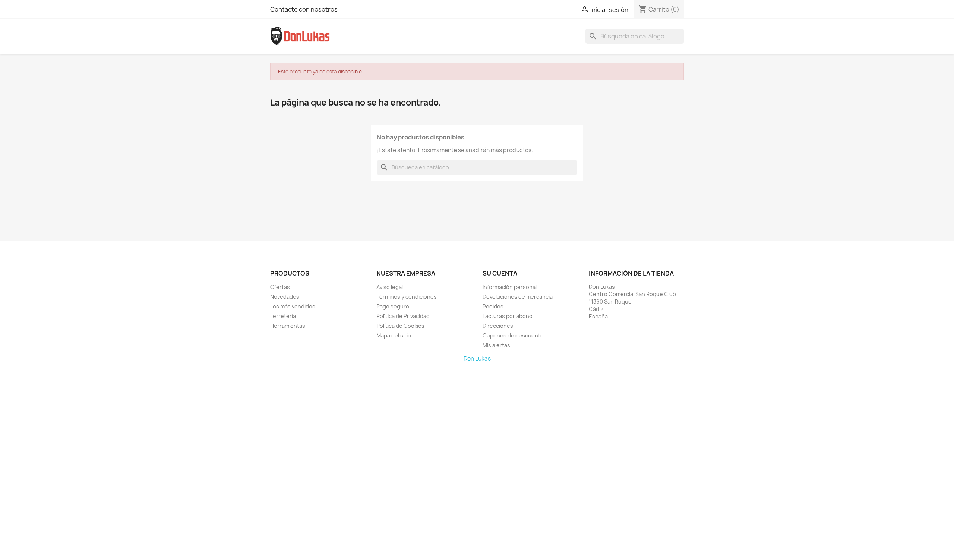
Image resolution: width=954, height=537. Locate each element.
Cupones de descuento (513, 335)
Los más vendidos (292, 306)
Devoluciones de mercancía (518, 296)
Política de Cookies (400, 325)
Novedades (284, 296)
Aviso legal (389, 287)
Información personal (510, 287)
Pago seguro (392, 306)
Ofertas (280, 287)
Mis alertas (496, 345)
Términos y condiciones (406, 296)
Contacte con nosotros (304, 9)
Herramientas (287, 325)
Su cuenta (500, 273)
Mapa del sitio (393, 335)
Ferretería (283, 316)
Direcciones (498, 325)
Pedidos (493, 306)
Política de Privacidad (403, 316)
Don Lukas (477, 358)
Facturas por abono (508, 316)
